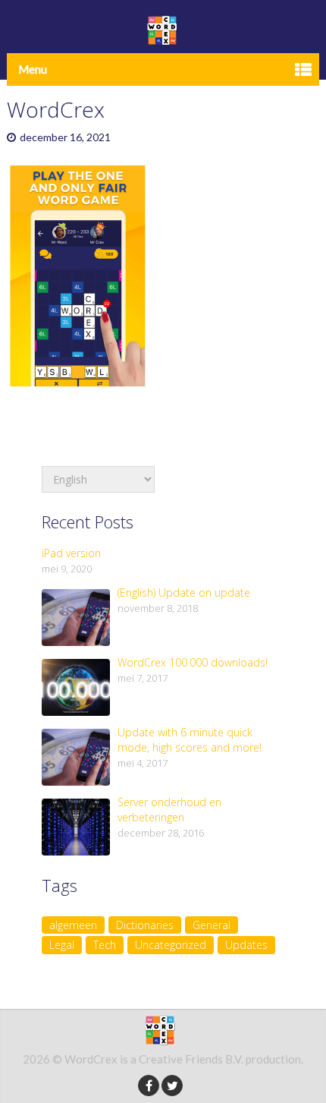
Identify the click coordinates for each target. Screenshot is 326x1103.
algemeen (73, 925)
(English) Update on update (184, 592)
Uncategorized (170, 945)
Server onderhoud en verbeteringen (169, 809)
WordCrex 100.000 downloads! (193, 662)
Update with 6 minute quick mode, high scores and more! (190, 740)
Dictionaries (145, 925)
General (211, 925)
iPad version (71, 553)
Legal (61, 945)
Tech (104, 945)
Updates (246, 945)
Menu (32, 69)
